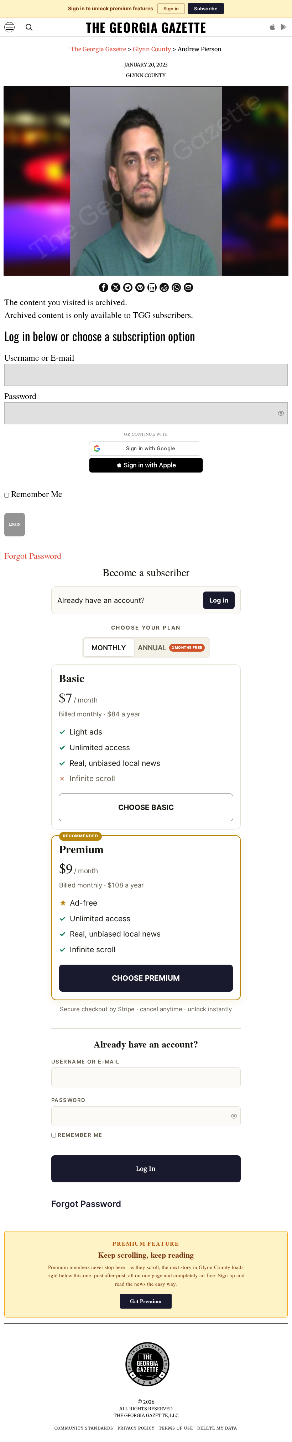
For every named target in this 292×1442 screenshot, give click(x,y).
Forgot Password (32, 555)
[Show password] (281, 413)
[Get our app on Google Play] (284, 27)
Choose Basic (146, 807)
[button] (146, 465)
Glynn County (146, 75)
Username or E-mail (39, 357)
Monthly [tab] (109, 647)
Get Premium (146, 1301)
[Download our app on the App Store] (272, 27)
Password (20, 396)
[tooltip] (103, 287)
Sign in (171, 8)
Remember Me (35, 493)
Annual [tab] (170, 647)
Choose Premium (146, 978)
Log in (218, 600)
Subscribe (206, 8)
